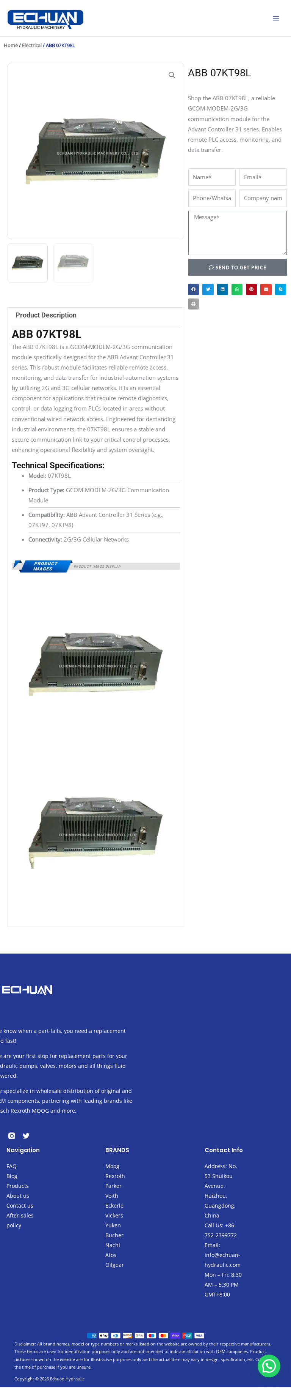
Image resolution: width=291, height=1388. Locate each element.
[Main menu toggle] (275, 18)
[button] (172, 75)
